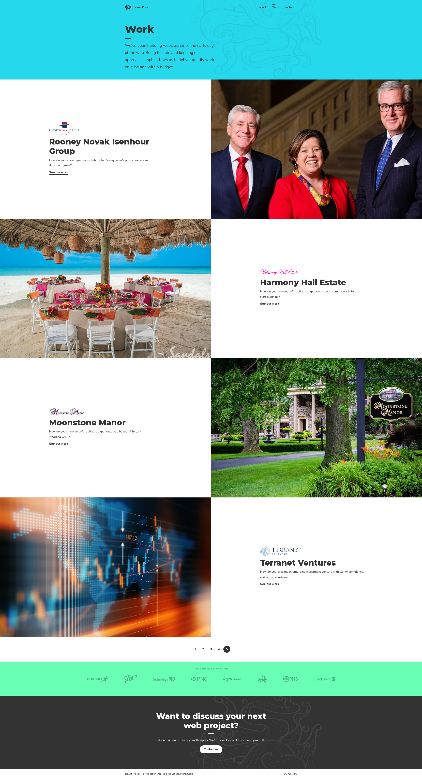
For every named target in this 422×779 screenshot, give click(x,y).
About (262, 7)
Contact (289, 7)
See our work (58, 172)
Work (275, 7)
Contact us (211, 749)
